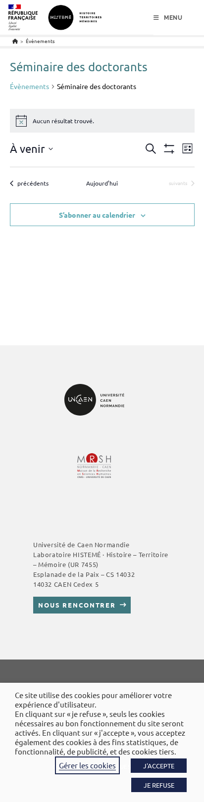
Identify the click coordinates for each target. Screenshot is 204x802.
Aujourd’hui (102, 183)
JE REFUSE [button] (159, 785)
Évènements (40, 41)
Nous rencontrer (77, 605)
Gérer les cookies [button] (87, 765)
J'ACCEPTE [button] (158, 765)
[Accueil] (15, 41)
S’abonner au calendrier (97, 214)
